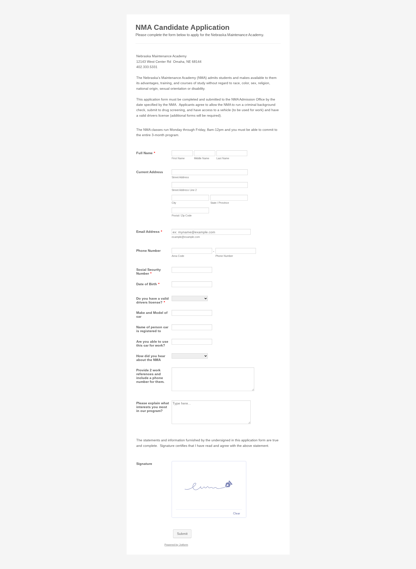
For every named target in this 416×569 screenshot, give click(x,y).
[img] (209, 485)
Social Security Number (148, 271)
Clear (236, 513)
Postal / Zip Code (182, 215)
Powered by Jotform (176, 544)
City (174, 202)
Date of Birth (147, 284)
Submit (182, 534)
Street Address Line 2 (184, 190)
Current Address (149, 172)
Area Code (178, 255)
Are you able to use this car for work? (152, 343)
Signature (144, 464)
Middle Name (201, 158)
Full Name (145, 153)
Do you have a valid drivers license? (152, 300)
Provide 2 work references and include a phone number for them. (150, 376)
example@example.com (186, 236)
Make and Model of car (152, 314)
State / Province (219, 202)
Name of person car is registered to (152, 329)
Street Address (180, 177)
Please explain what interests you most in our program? (152, 407)
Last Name (222, 158)
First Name (178, 158)
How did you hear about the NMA (150, 358)
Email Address (149, 232)
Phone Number (148, 251)
